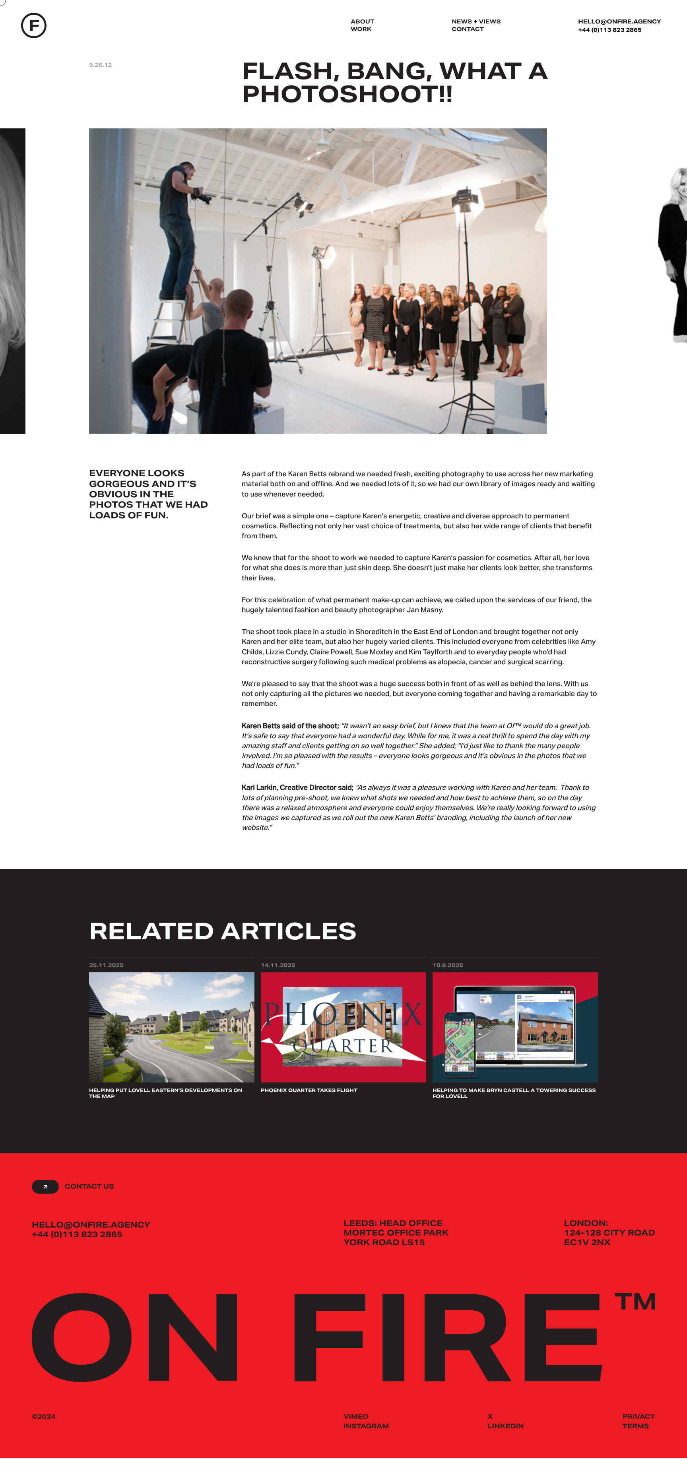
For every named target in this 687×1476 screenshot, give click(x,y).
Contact (468, 30)
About (362, 22)
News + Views (476, 22)
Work (361, 30)
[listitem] (318, 292)
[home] (34, 27)
